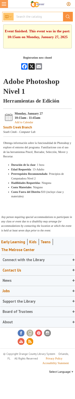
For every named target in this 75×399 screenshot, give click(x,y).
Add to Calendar (24, 122)
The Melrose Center (18, 249)
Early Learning (13, 241)
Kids (33, 241)
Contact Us (12, 270)
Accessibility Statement (55, 363)
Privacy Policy (54, 358)
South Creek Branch (17, 127)
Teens (46, 241)
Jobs (6, 290)
